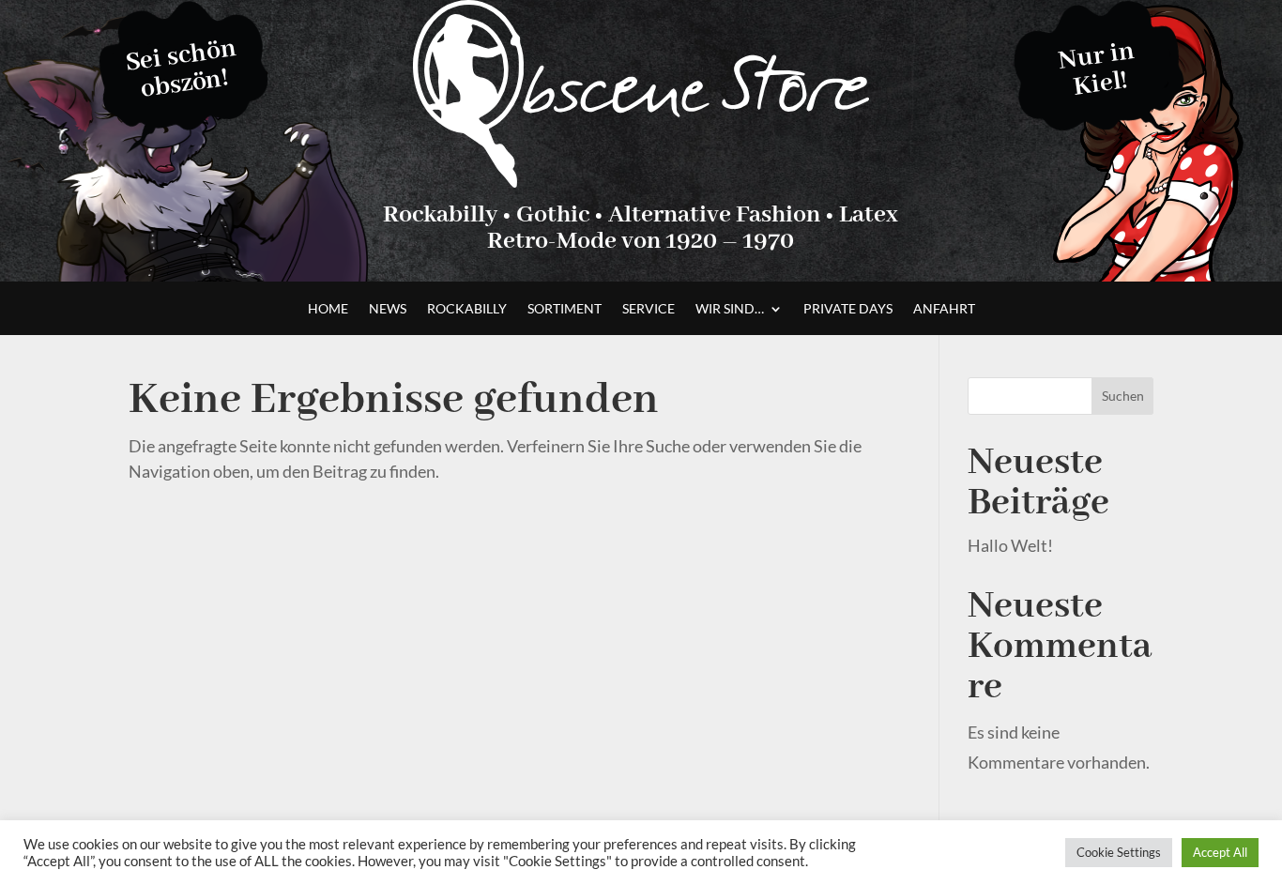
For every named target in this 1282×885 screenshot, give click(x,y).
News (387, 309)
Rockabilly (467, 309)
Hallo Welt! (1010, 545)
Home (328, 309)
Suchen (1123, 396)
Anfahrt (944, 309)
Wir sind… (729, 309)
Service (648, 309)
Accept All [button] (1220, 852)
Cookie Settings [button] (1118, 852)
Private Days (848, 309)
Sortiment (564, 309)
